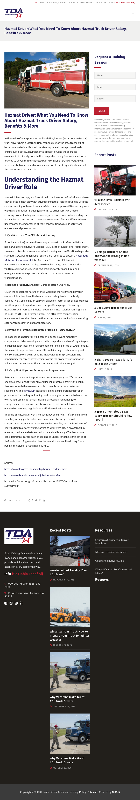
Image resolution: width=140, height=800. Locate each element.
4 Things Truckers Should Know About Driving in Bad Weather (111, 256)
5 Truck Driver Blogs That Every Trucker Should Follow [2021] (113, 416)
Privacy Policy (78, 792)
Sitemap (92, 792)
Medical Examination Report (111, 552)
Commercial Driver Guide (109, 560)
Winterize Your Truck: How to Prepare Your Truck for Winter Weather (69, 636)
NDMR (116, 792)
